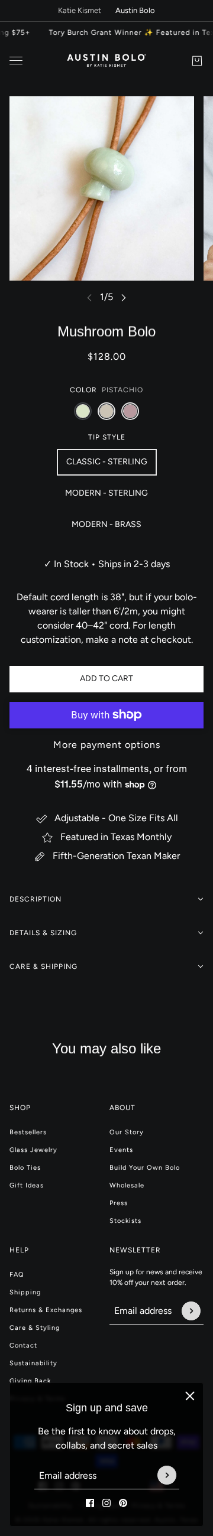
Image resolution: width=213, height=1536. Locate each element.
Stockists (125, 1221)
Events (121, 1150)
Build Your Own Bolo (144, 1167)
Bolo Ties (25, 1167)
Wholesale (126, 1185)
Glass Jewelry (33, 1150)
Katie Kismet (79, 10)
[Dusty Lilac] (130, 411)
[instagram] (106, 1502)
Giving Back (30, 1381)
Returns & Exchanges (45, 1310)
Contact (23, 1345)
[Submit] (167, 1476)
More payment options (106, 744)
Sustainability (33, 1363)
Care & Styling (34, 1328)
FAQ (16, 1274)
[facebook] (89, 1502)
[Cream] (106, 411)
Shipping (25, 1292)
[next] (123, 297)
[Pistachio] (83, 411)
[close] (190, 1396)
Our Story (126, 1132)
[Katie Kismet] (107, 60)
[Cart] (197, 60)
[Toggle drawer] (15, 60)
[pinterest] (123, 1502)
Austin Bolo (135, 10)
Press (118, 1203)
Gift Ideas (26, 1185)
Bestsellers (28, 1132)
